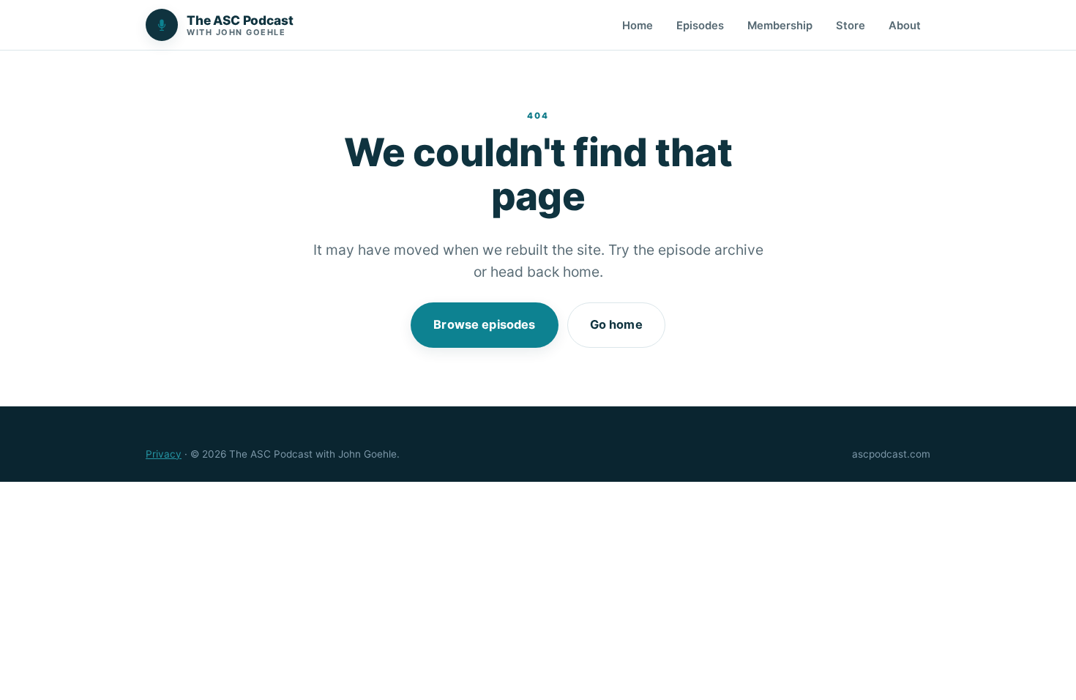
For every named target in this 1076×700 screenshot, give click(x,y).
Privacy (164, 454)
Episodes (700, 25)
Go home (616, 324)
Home (637, 25)
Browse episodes (484, 324)
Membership (779, 25)
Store (850, 25)
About (905, 25)
